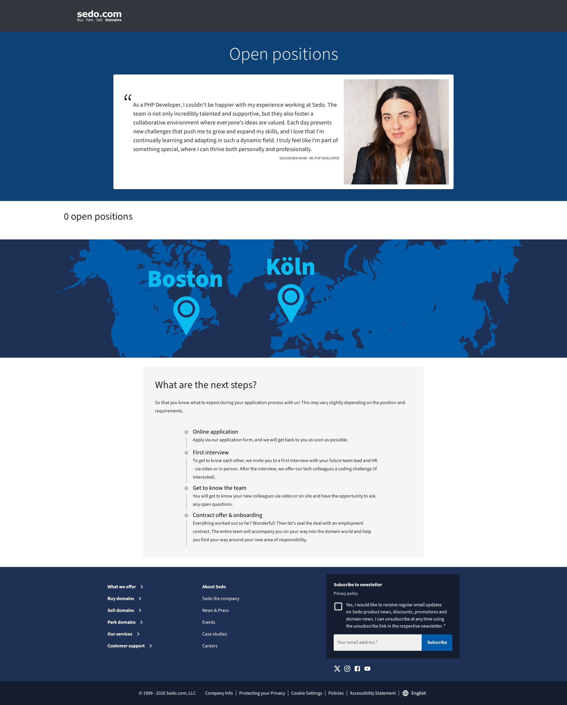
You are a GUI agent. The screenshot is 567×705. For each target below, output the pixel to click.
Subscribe (437, 642)
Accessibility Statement (373, 693)
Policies (336, 693)
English (418, 693)
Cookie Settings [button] (306, 693)
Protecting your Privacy (262, 693)
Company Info (219, 693)
